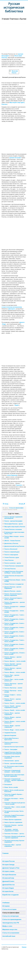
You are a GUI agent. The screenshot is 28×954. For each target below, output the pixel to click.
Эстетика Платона (10, 569)
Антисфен (18, 158)
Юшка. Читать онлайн (11, 787)
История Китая (7, 891)
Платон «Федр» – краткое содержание (12, 726)
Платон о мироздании (11, 554)
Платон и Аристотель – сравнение (11, 743)
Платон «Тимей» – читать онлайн (14, 710)
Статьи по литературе (10, 916)
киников (11, 158)
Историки (6, 906)
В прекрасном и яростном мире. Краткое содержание (14, 775)
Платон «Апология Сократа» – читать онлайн (13, 598)
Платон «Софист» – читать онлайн (12, 695)
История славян (8, 871)
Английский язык (8, 936)
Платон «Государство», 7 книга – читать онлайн (14, 640)
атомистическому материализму (12, 307)
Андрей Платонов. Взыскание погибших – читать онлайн (13, 572)
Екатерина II (8, 784)
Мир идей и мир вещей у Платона (14, 526)
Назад (6, 504)
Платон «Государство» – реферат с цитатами (14, 607)
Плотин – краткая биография (13, 763)
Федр (4, 324)
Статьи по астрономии (10, 932)
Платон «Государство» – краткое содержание (14, 603)
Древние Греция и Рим (10, 868)
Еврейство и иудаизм (10, 894)
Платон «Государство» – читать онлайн (14, 611)
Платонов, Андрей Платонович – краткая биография (14, 816)
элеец (8, 475)
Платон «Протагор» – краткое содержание (13, 684)
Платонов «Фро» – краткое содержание (12, 845)
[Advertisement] (14, 38)
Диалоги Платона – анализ (12, 591)
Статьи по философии (10, 912)
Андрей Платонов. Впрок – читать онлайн (15, 580)
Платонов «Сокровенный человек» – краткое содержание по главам (14, 780)
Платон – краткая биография (13, 521)
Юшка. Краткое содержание (12, 819)
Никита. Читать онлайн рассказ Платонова (14, 790)
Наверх (24, 947)
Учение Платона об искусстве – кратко (14, 576)
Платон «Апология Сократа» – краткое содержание (13, 594)
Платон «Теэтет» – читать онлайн (14, 703)
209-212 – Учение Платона (12, 540)
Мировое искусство (9, 929)
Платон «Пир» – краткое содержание (11, 675)
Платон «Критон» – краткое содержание (12, 668)
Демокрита (11, 309)
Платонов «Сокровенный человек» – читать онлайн (12, 771)
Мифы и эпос (7, 926)
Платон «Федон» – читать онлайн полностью (14, 722)
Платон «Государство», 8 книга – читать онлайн (14, 645)
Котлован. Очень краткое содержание (12, 757)
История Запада (8, 864)
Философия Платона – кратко (13, 524)
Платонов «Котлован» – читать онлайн (14, 799)
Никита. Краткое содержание (13, 822)
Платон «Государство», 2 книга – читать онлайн (14, 619)
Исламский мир (8, 878)
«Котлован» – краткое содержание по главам (11, 830)
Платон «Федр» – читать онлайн (14, 730)
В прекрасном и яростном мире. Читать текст (14, 532)
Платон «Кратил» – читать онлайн (15, 661)
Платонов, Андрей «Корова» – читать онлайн (13, 795)
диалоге (21, 322)
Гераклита (19, 485)
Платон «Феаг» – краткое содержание (12, 713)
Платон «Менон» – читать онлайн (14, 672)
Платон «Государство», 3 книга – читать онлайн (14, 624)
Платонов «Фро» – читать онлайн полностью (14, 807)
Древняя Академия (10, 735)
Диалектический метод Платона (14, 546)
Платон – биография (10, 749)
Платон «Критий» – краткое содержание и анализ (12, 664)
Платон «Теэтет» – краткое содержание (12, 699)
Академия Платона (10, 732)
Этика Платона (9, 560)
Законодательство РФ (10, 922)
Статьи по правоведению (11, 919)
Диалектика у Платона (11, 543)
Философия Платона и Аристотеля (11, 738)
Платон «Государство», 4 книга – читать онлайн (14, 628)
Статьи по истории (9, 909)
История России (8, 861)
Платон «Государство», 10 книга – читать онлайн (14, 653)
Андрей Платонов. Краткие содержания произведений (12, 753)
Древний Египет (8, 881)
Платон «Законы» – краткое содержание (13, 657)
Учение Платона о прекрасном (13, 566)
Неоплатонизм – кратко (11, 761)
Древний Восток (8, 884)
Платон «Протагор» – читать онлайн (13, 691)
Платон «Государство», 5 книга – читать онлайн (14, 632)
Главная (5, 853)
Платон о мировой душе (11, 552)
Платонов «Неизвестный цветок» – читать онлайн (14, 803)
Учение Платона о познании (13, 529)
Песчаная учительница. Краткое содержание (14, 841)
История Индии (8, 888)
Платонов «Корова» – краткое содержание (13, 825)
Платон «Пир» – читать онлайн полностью (14, 680)
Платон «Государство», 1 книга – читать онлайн (14, 615)
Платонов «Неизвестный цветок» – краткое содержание (14, 837)
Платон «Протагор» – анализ (13, 688)
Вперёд (21, 504)
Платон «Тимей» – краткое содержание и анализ (12, 706)
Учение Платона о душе (11, 557)
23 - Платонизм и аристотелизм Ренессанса (14, 767)
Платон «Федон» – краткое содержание (12, 717)
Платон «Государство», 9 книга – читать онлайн (14, 649)
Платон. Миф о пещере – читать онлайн (14, 537)
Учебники (5, 902)
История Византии (9, 874)
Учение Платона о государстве (14, 584)
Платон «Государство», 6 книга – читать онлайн (14, 636)
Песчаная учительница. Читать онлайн (14, 811)
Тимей (16, 405)
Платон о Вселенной (10, 549)
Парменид (14, 475)
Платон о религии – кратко (12, 563)
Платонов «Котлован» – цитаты (14, 833)
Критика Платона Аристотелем (14, 747)
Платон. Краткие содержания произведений (13, 517)
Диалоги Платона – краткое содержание (12, 587)
